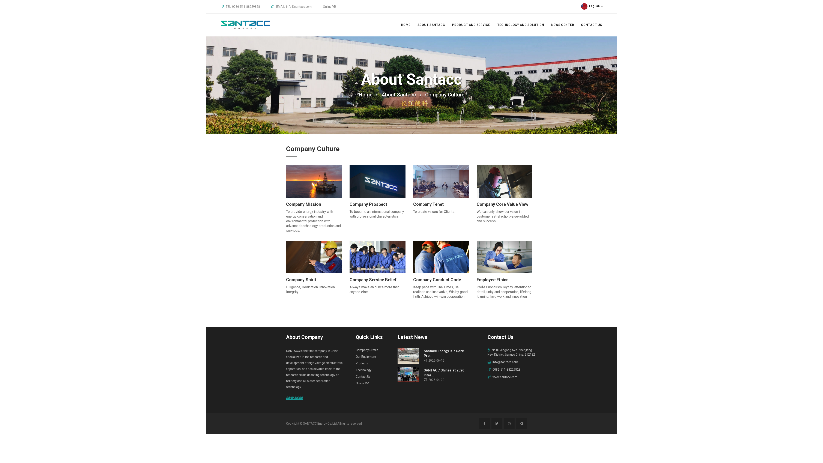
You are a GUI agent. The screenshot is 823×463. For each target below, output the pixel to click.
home (365, 95)
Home (405, 25)
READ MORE (294, 397)
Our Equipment (366, 356)
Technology (363, 370)
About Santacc (431, 25)
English (594, 6)
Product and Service (471, 25)
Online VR (329, 6)
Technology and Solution (520, 25)
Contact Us (591, 25)
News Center (562, 25)
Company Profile (367, 350)
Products (362, 363)
